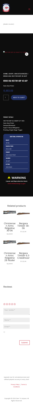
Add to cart (19, 97)
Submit (24, 342)
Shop (11, 74)
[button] (26, 54)
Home (5, 74)
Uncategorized (20, 74)
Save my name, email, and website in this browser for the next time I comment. (16, 334)
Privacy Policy (14, 384)
